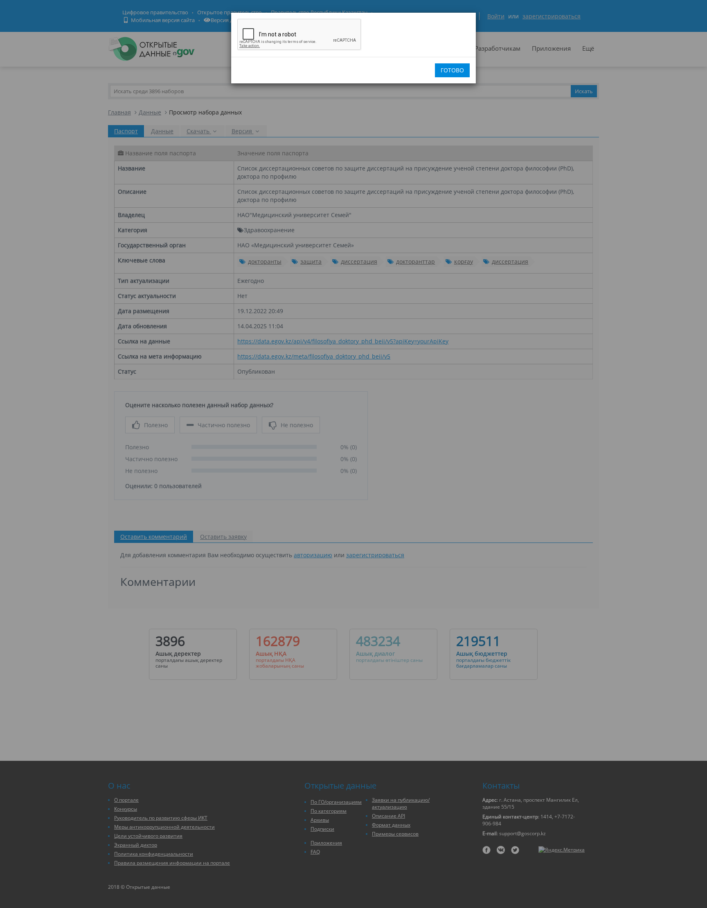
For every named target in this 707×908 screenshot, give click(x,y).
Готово (452, 70)
